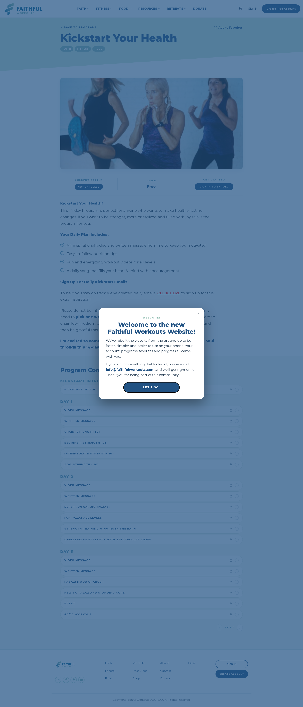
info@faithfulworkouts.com (130, 370)
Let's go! (151, 387)
